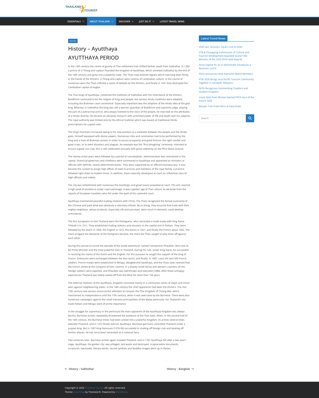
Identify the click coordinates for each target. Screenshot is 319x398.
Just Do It (145, 21)
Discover (124, 21)
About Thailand (100, 21)
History (72, 41)
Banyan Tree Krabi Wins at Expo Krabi (220, 106)
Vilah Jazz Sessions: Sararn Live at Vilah (220, 46)
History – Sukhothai (81, 369)
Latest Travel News (172, 21)
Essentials (74, 21)
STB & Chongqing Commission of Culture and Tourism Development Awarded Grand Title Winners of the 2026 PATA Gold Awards (224, 56)
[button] (82, 21)
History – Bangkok (178, 369)
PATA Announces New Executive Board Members (226, 73)
